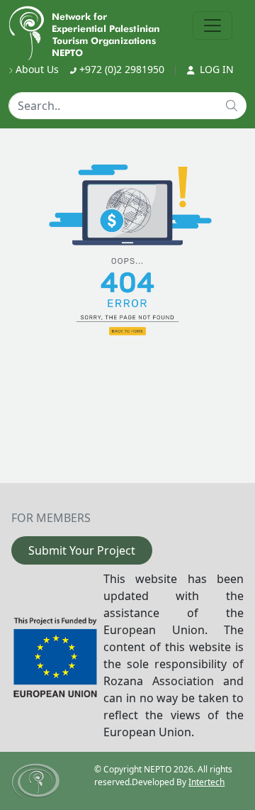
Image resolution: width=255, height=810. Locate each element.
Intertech (206, 782)
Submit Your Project (81, 550)
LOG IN (215, 69)
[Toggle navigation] (212, 25)
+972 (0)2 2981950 (120, 69)
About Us (36, 69)
